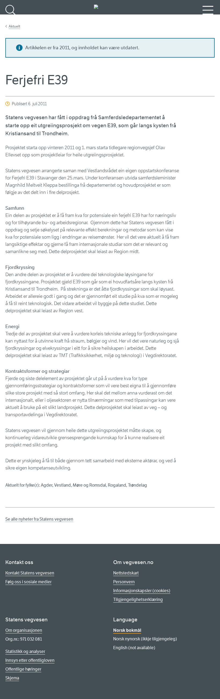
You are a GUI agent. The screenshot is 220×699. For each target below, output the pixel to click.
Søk (10, 18)
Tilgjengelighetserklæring (138, 599)
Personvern (124, 581)
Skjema (12, 678)
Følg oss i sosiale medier (28, 581)
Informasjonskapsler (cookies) (141, 590)
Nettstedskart (126, 573)
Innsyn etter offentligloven (29, 660)
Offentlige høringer (23, 669)
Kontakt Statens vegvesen (29, 573)
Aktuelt (14, 26)
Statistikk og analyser (25, 651)
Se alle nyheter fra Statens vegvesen (39, 519)
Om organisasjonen (23, 630)
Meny (208, 18)
